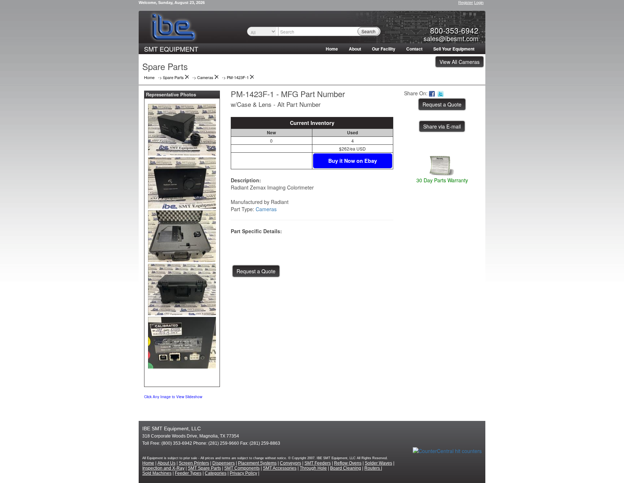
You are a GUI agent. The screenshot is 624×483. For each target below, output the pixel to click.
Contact (414, 48)
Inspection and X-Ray (163, 468)
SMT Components (242, 468)
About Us (166, 463)
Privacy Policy (243, 473)
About (355, 48)
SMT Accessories (279, 468)
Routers (372, 468)
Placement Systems (257, 463)
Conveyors (290, 463)
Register (465, 2)
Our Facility (383, 48)
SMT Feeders (317, 463)
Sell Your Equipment (453, 48)
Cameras (266, 209)
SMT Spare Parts (204, 468)
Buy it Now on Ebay (352, 160)
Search (368, 31)
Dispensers (223, 463)
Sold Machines (157, 473)
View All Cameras (459, 61)
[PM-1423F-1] (182, 128)
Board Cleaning (345, 468)
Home (332, 48)
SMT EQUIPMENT (171, 48)
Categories (215, 473)
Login (479, 2)
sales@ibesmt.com (451, 38)
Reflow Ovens (347, 463)
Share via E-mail (442, 126)
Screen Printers (194, 463)
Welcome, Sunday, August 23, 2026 (172, 2)
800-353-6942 (454, 30)
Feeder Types (188, 473)
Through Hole (313, 468)
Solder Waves (378, 463)
